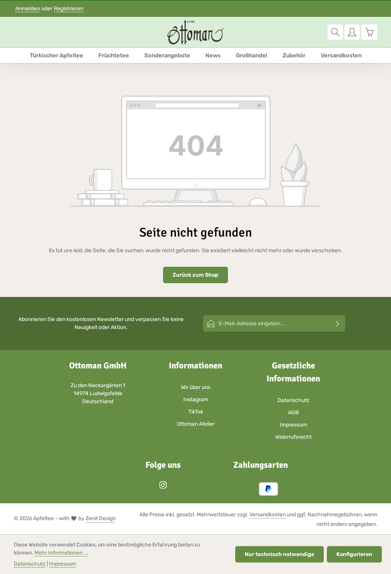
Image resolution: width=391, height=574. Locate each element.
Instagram (195, 399)
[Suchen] (335, 32)
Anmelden (27, 8)
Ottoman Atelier (196, 424)
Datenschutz (293, 400)
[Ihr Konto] (352, 32)
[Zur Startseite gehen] (195, 32)
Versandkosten (267, 514)
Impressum (293, 425)
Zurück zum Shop (195, 275)
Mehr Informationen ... (61, 553)
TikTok (195, 412)
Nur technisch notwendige (279, 554)
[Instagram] (163, 487)
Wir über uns (195, 387)
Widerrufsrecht (293, 437)
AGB (293, 412)
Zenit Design (101, 518)
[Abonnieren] (337, 323)
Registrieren (68, 8)
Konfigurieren (354, 554)
